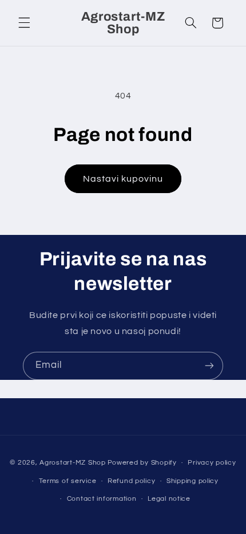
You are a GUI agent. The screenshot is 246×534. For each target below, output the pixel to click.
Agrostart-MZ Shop (72, 463)
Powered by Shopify (142, 463)
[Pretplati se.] (209, 366)
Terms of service (68, 481)
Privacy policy (212, 463)
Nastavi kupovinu (123, 178)
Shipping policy (192, 481)
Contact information (102, 499)
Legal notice (169, 499)
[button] (24, 23)
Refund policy (132, 481)
